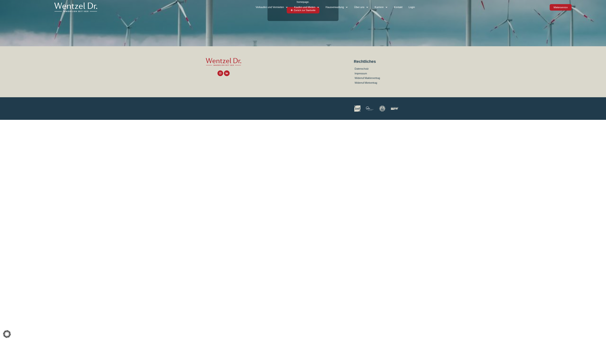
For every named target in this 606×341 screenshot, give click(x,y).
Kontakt (398, 7)
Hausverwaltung (335, 7)
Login (412, 7)
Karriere (379, 7)
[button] (7, 334)
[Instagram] (220, 73)
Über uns (359, 7)
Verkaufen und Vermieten (270, 7)
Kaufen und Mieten (304, 7)
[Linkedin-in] (227, 73)
